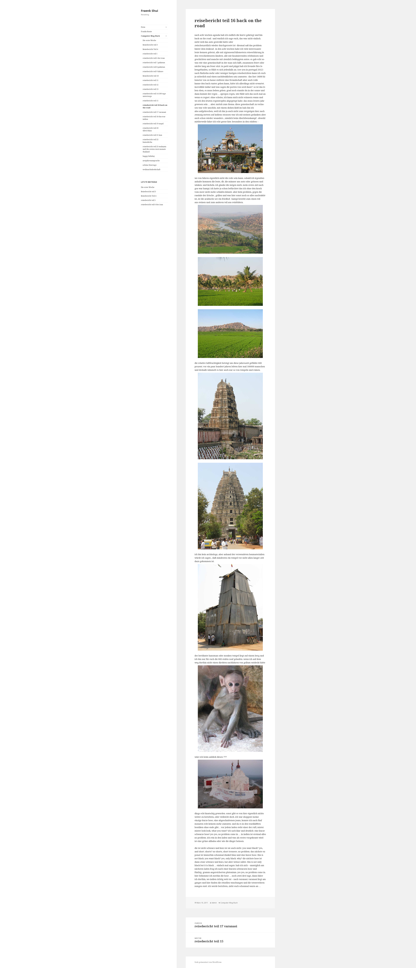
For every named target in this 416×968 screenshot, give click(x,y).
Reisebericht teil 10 (151, 76)
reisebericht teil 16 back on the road (155, 106)
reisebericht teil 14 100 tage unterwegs (154, 94)
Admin (214, 903)
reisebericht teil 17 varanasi (154, 112)
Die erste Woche (149, 40)
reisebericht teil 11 (150, 80)
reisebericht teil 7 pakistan (154, 62)
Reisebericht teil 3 (150, 45)
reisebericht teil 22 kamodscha (150, 140)
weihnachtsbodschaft (151, 169)
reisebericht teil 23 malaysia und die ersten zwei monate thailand (154, 149)
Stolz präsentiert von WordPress (208, 962)
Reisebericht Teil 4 (150, 49)
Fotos (143, 27)
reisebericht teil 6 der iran (154, 58)
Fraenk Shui (149, 11)
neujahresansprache (151, 160)
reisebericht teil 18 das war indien (154, 117)
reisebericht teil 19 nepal (153, 123)
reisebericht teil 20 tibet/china (150, 129)
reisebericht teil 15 (150, 100)
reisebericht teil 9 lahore (153, 71)
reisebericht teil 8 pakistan (154, 67)
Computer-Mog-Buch (150, 36)
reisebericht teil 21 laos (152, 135)
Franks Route (146, 31)
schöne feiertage (150, 165)
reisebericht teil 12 (150, 85)
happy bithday (149, 156)
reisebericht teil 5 (150, 53)
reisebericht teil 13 (150, 89)
